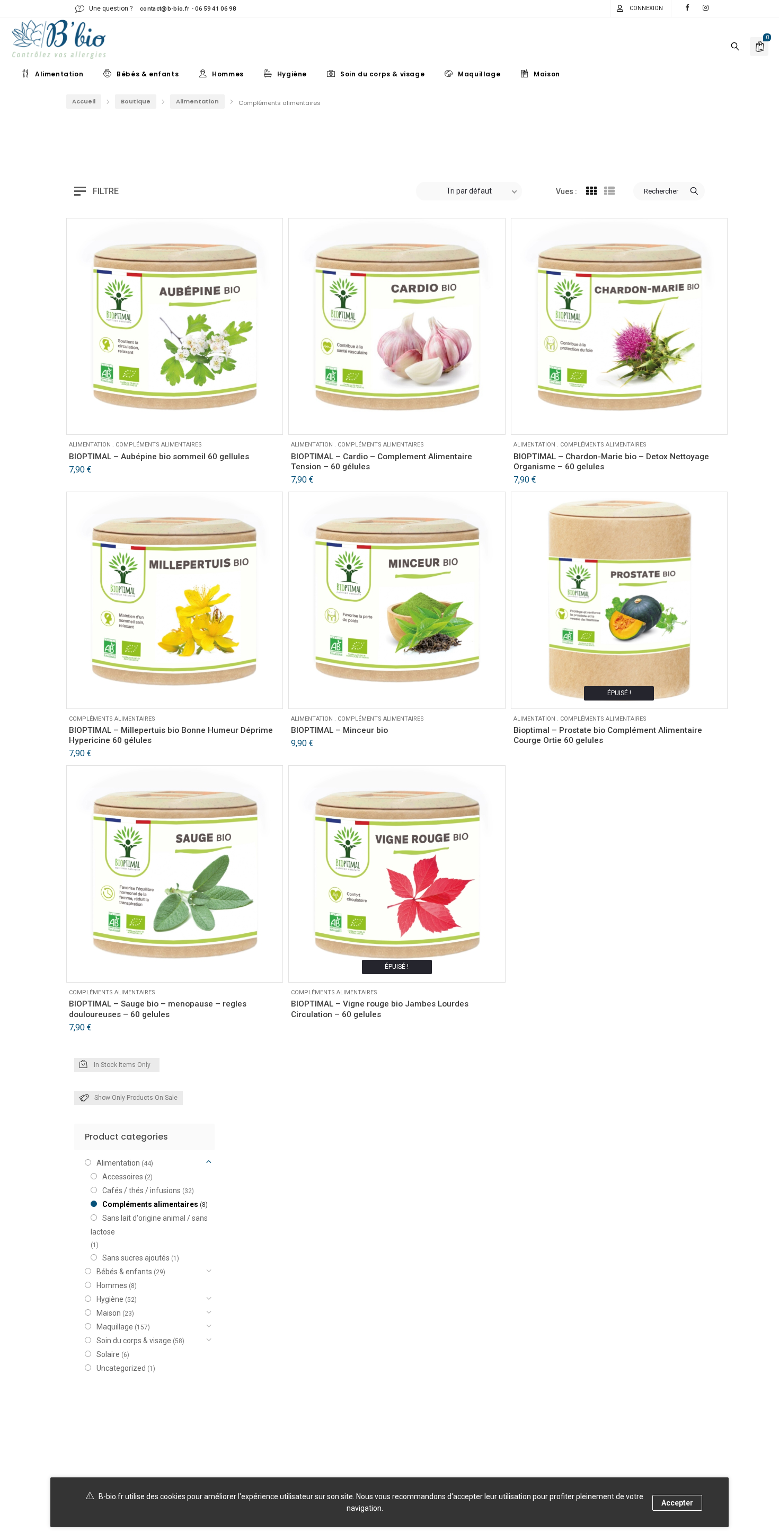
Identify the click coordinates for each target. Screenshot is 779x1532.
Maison (108, 1313)
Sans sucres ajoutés (136, 1258)
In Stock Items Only (122, 1065)
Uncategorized (121, 1368)
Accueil (83, 101)
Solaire (108, 1354)
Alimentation (197, 101)
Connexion (646, 8)
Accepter (677, 1503)
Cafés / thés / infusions (141, 1190)
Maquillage (114, 1327)
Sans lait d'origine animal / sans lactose (149, 1225)
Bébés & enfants (124, 1271)
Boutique (136, 101)
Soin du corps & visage (133, 1340)
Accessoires (122, 1176)
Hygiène (109, 1299)
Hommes (111, 1285)
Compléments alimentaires (159, 444)
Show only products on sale (136, 1097)
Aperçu (110, 419)
